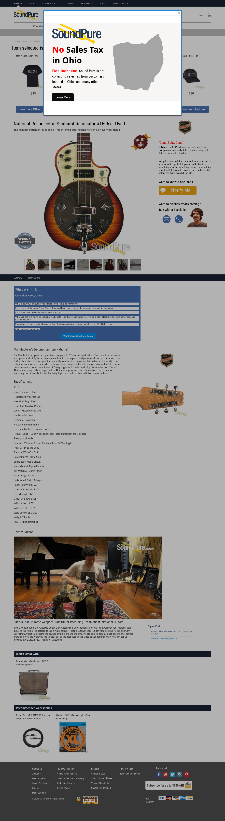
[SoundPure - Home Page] (76, 42)
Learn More (63, 97)
